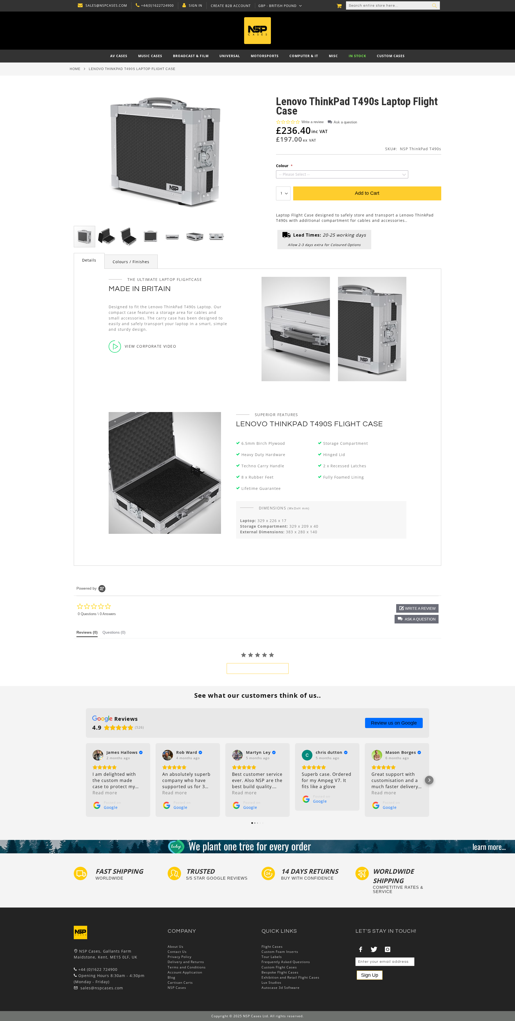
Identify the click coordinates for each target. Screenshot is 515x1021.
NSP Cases (177, 987)
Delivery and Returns (186, 962)
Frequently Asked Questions (286, 962)
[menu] (257, 56)
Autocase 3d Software (281, 987)
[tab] (89, 261)
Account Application (185, 972)
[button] (280, 5)
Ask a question (345, 122)
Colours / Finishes (131, 261)
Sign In (195, 5)
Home (75, 69)
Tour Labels (272, 956)
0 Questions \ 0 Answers (97, 614)
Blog (171, 977)
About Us (175, 946)
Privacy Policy (180, 956)
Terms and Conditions (187, 967)
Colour (282, 166)
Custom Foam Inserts (280, 951)
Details (89, 260)
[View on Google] (98, 755)
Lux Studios (271, 982)
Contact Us (177, 951)
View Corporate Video (150, 346)
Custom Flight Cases (279, 967)
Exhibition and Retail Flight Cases (290, 977)
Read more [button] (105, 793)
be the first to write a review (257, 668)
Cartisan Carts (180, 982)
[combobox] (393, 5)
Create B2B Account (231, 6)
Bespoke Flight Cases (280, 972)
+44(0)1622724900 (157, 5)
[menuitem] (119, 56)
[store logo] (257, 30)
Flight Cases (272, 946)
